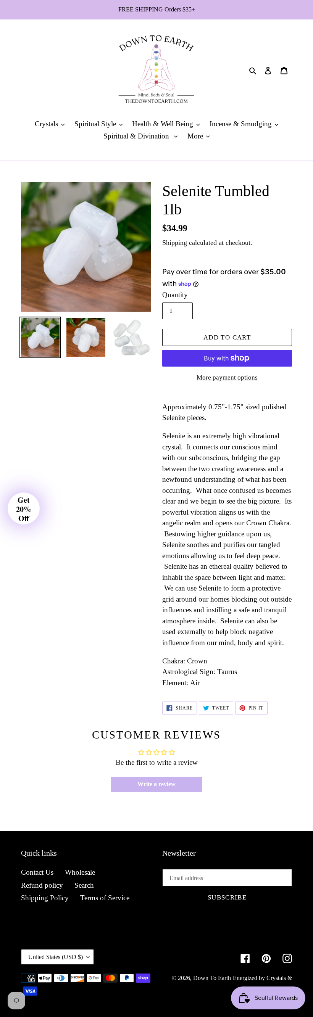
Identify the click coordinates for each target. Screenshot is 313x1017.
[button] (24, 508)
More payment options (227, 377)
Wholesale (80, 872)
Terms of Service (104, 898)
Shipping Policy (45, 898)
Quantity (175, 295)
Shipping (174, 242)
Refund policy (42, 885)
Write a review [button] (156, 784)
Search (84, 885)
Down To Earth (212, 978)
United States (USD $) (55, 957)
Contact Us (37, 872)
